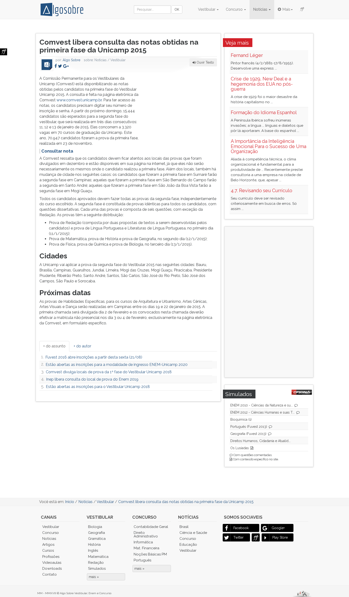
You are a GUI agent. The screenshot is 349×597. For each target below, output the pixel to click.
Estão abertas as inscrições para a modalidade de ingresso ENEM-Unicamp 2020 (117, 364)
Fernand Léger (247, 55)
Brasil (184, 527)
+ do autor (82, 346)
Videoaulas (51, 562)
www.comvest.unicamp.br (79, 100)
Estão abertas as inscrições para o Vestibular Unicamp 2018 (98, 386)
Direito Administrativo (146, 534)
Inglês (93, 550)
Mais (286, 9)
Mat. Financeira (146, 548)
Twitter (238, 537)
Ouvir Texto (205, 62)
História (94, 544)
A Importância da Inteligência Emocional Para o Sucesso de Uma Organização (268, 146)
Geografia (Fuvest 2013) (248, 434)
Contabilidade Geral (151, 527)
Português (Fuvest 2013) (248, 427)
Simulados (97, 568)
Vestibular (207, 9)
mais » (94, 577)
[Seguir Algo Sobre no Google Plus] (66, 66)
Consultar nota (57, 151)
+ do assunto (54, 346)
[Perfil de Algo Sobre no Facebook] (55, 66)
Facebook (241, 528)
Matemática (98, 557)
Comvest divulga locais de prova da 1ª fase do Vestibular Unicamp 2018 (109, 372)
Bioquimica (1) (241, 419)
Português (142, 560)
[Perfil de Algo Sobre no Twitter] (60, 66)
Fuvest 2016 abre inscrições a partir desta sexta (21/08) (93, 357)
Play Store (280, 537)
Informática (143, 542)
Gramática (97, 538)
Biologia (95, 527)
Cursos (48, 550)
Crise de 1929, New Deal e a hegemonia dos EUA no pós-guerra (262, 84)
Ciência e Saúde (193, 533)
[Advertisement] (181, 105)
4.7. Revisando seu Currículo (261, 190)
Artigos (48, 544)
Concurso (235, 9)
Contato (49, 574)
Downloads (52, 568)
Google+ (278, 528)
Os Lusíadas (239, 448)
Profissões (50, 557)
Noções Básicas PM (150, 554)
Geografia (96, 533)
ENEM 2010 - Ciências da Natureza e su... (261, 405)
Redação (96, 562)
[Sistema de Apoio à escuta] (3, 51)
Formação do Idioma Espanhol (264, 112)
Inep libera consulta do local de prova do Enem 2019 (92, 379)
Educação (188, 544)
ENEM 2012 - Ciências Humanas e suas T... (262, 412)
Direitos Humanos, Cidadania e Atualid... (260, 441)
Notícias (260, 9)
